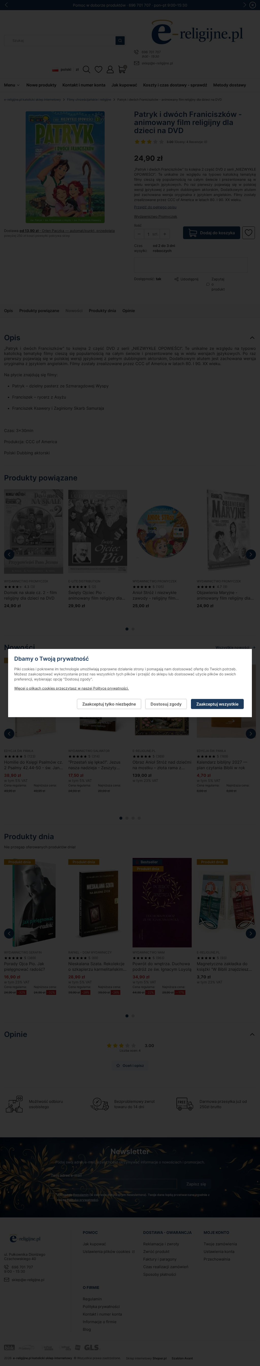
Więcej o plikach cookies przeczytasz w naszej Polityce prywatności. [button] (71, 688)
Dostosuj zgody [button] (166, 703)
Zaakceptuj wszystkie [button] (217, 703)
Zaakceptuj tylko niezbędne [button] (109, 703)
